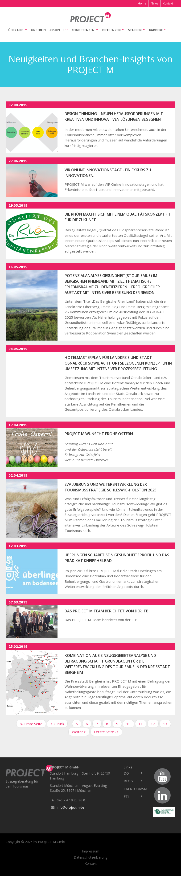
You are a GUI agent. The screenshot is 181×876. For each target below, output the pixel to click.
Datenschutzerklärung (90, 857)
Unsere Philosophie (47, 30)
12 (155, 723)
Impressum (90, 851)
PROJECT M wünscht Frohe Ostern (99, 433)
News (154, 3)
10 (130, 723)
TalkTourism (135, 789)
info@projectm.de (70, 807)
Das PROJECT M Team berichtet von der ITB (106, 611)
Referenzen (111, 30)
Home (142, 3)
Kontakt (168, 3)
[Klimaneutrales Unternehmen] (164, 812)
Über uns (16, 30)
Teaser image (32, 130)
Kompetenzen (83, 30)
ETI (126, 796)
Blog (128, 781)
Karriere (156, 30)
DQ (126, 773)
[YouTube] (162, 776)
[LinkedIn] (162, 795)
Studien (135, 30)
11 (142, 723)
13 (167, 723)
